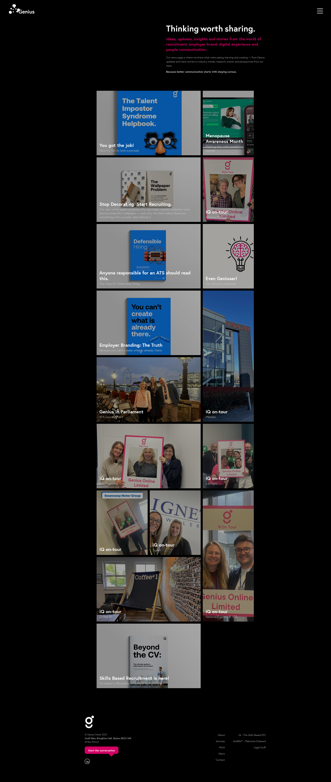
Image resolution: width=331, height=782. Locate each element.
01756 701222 (92, 742)
